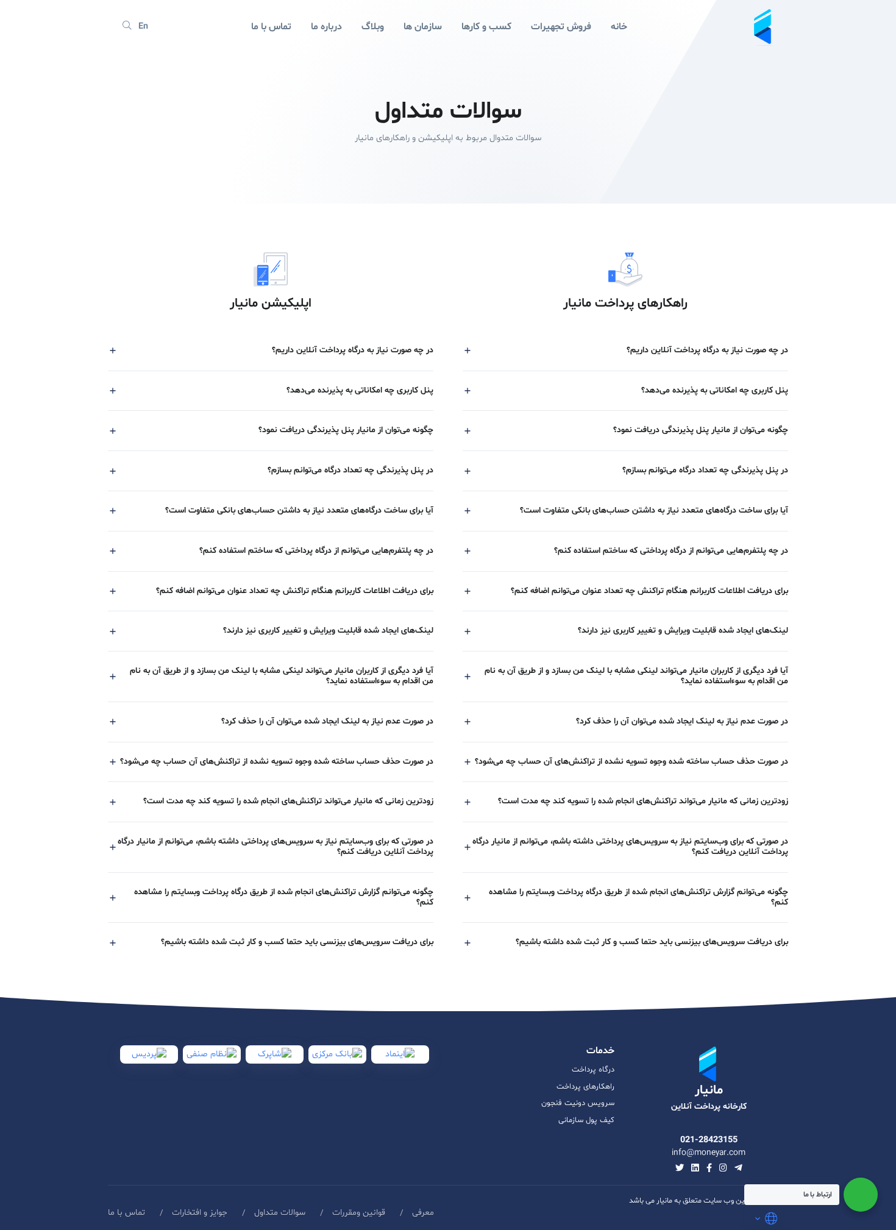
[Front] (763, 26)
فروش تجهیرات (561, 27)
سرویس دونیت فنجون (577, 1103)
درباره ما (326, 27)
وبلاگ (372, 27)
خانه (619, 27)
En (143, 26)
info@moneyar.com (708, 1153)
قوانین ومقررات (358, 1212)
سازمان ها (423, 27)
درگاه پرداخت (593, 1069)
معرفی (423, 1212)
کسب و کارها (486, 27)
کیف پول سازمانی (586, 1120)
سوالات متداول (279, 1212)
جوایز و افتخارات (199, 1212)
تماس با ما (271, 27)
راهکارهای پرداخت (585, 1086)
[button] (625, 351)
